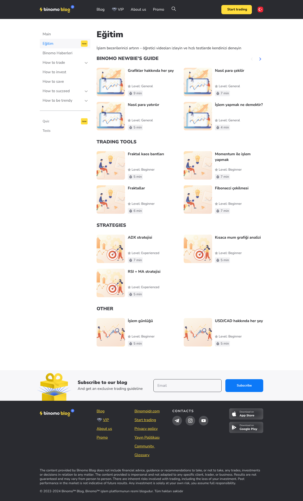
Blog (101, 9)
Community (144, 446)
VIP (121, 9)
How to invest (54, 72)
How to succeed (56, 91)
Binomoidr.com (147, 411)
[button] (260, 58)
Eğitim (48, 43)
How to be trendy (57, 100)
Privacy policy (146, 428)
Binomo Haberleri (57, 53)
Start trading (237, 9)
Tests (46, 130)
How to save (53, 81)
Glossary (141, 455)
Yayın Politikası (147, 437)
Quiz (46, 121)
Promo (158, 9)
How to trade (54, 62)
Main (47, 34)
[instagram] (190, 420)
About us (138, 9)
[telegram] (177, 420)
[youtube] (203, 420)
